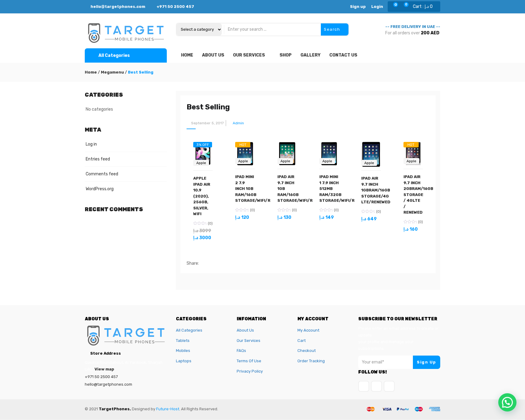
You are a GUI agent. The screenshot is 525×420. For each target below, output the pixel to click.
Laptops (183, 361)
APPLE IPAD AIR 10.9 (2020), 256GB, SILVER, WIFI (201, 196)
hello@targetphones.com (117, 6)
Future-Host (167, 409)
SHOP (286, 55)
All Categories (189, 330)
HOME (187, 55)
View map (104, 369)
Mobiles (183, 350)
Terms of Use (249, 361)
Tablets (183, 340)
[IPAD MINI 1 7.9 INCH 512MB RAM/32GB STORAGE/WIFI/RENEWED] (329, 145)
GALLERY (310, 55)
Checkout (306, 350)
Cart (301, 340)
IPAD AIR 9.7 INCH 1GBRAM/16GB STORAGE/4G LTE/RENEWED (375, 190)
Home (91, 72)
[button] (421, 6)
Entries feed (98, 159)
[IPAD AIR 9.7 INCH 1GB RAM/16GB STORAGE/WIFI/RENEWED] (287, 145)
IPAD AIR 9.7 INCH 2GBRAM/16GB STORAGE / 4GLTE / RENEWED (418, 194)
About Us (245, 330)
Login (377, 6)
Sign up (358, 6)
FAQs (241, 350)
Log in (91, 144)
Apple (201, 163)
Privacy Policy (250, 371)
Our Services (248, 340)
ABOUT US (213, 55)
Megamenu (112, 72)
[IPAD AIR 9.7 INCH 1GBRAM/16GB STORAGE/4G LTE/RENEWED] (371, 145)
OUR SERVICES (249, 55)
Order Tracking (311, 361)
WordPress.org (100, 188)
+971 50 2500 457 (175, 6)
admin (238, 123)
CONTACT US (343, 55)
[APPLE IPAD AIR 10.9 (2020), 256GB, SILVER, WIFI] (203, 147)
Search (332, 29)
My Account (308, 330)
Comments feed (102, 174)
